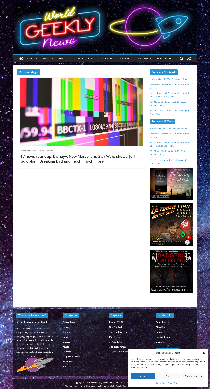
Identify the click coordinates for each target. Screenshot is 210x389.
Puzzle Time (115, 337)
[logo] (35, 358)
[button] (203, 352)
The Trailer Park (117, 347)
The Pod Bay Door (118, 332)
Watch (46, 58)
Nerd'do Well (115, 327)
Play (90, 58)
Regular (124, 58)
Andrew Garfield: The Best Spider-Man (169, 79)
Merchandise (164, 58)
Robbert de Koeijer (46, 150)
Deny (168, 376)
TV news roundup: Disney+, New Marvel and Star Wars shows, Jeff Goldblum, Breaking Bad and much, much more (77, 159)
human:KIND (116, 322)
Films (65, 337)
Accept (142, 376)
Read (61, 58)
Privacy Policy (173, 383)
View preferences (193, 376)
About (30, 58)
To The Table (115, 342)
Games (66, 342)
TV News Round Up (119, 351)
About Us (160, 327)
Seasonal (143, 58)
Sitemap (160, 342)
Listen (76, 58)
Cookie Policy (161, 383)
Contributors (162, 322)
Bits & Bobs (108, 58)
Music (66, 347)
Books (66, 327)
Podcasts (67, 351)
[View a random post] (189, 58)
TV (64, 366)
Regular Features (71, 356)
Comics (66, 332)
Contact (160, 332)
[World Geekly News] (105, 3)
